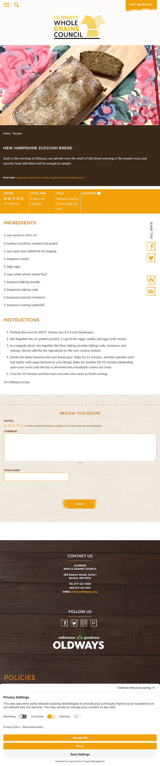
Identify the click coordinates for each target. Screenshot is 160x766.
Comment (11, 431)
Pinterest (94, 623)
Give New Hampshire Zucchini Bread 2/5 (10, 425)
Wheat (65, 177)
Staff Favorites (77, 177)
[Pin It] (151, 269)
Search (16, 5)
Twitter (151, 258)
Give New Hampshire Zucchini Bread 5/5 (22, 425)
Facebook (151, 246)
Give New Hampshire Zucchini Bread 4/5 (18, 425)
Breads (45, 177)
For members (141, 4)
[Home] (80, 27)
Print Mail (151, 291)
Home (6, 133)
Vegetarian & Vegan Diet (28, 177)
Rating (9, 420)
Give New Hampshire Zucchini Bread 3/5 (14, 425)
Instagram (84, 623)
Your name (12, 470)
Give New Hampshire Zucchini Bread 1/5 (6, 425)
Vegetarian (55, 177)
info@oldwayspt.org (84, 591)
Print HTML (151, 280)
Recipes (17, 133)
